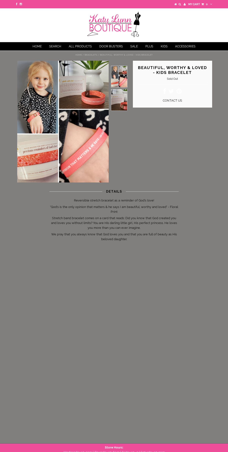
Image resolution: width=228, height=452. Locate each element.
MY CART (198, 4)
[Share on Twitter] (171, 92)
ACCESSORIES (185, 46)
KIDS (164, 46)
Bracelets (91, 55)
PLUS (149, 46)
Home (37, 46)
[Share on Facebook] (164, 92)
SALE (134, 46)
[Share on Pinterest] (179, 92)
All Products (80, 46)
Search (55, 46)
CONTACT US (172, 100)
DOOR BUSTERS (111, 46)
